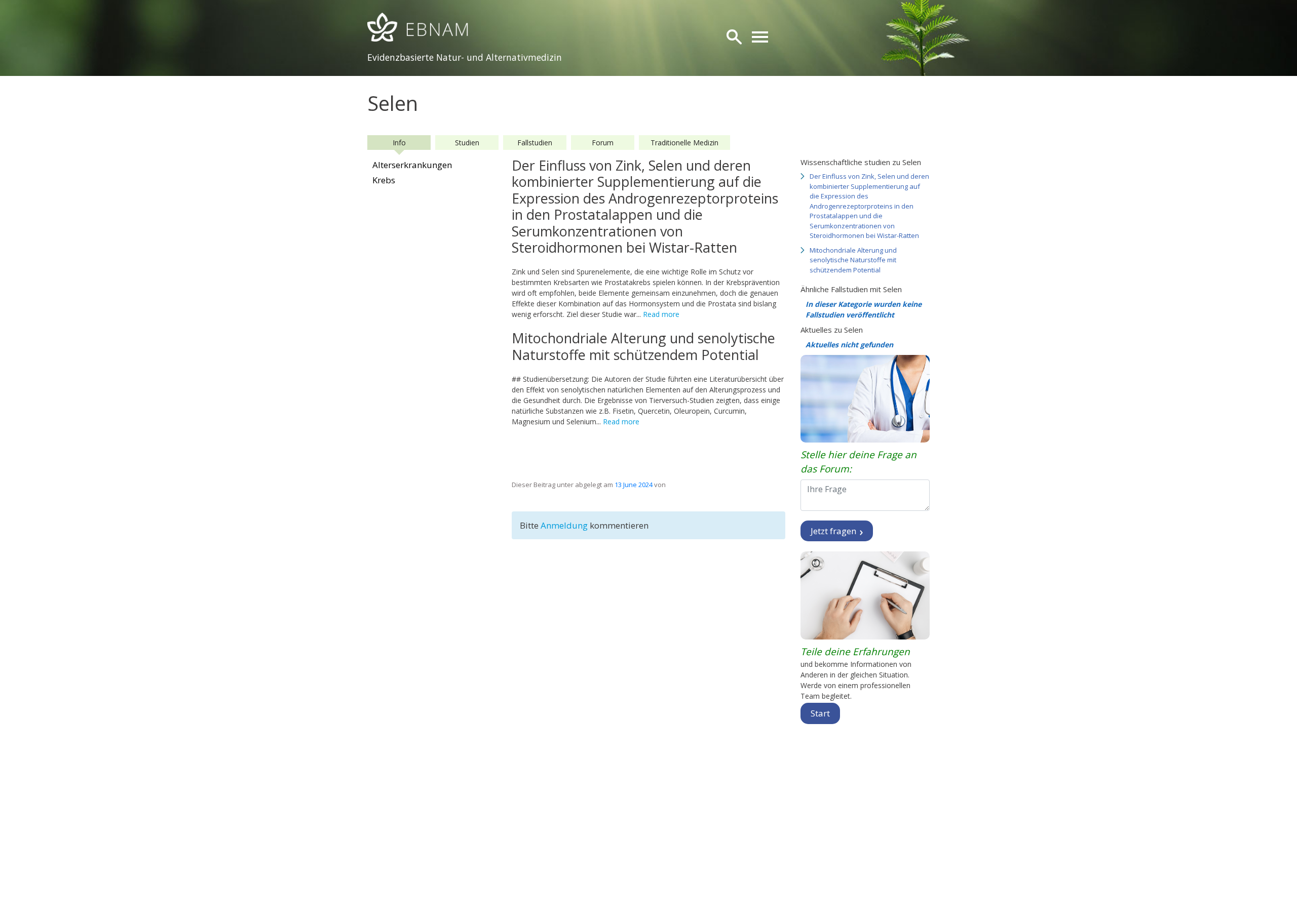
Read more (661, 314)
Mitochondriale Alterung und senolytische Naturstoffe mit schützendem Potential (853, 260)
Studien (467, 142)
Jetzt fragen (834, 531)
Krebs (383, 180)
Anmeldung (565, 525)
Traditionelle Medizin (684, 142)
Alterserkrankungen (412, 165)
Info (399, 142)
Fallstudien (534, 142)
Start (820, 713)
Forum (603, 142)
